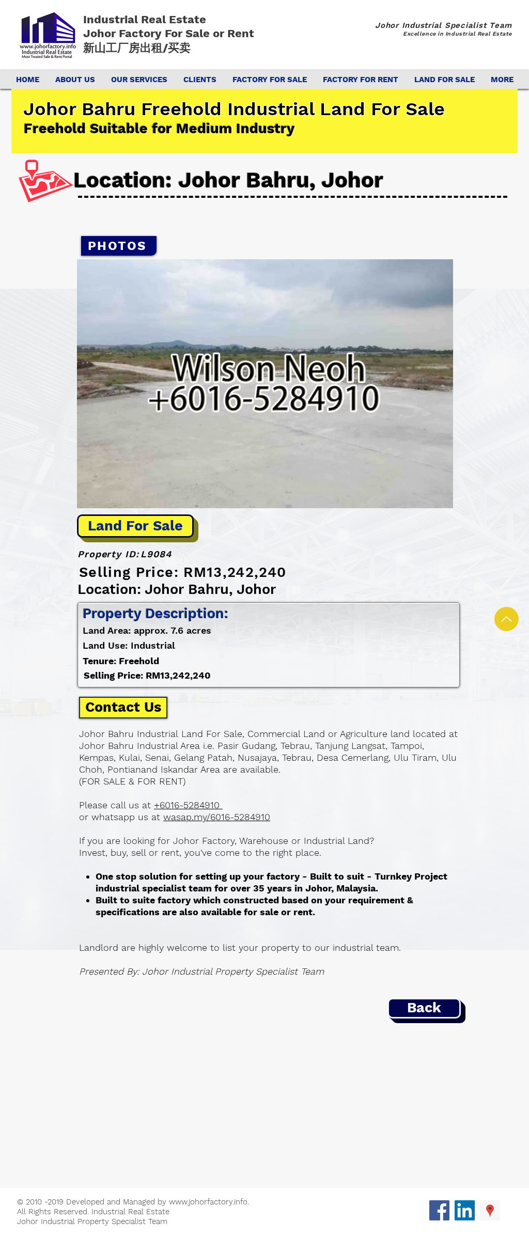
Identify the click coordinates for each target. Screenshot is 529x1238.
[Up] (506, 619)
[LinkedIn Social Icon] (465, 1210)
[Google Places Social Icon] (490, 1210)
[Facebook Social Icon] (439, 1210)
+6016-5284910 (188, 805)
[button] (265, 383)
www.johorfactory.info (208, 1201)
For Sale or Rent (211, 33)
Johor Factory (124, 33)
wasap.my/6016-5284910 (216, 816)
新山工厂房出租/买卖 (137, 47)
